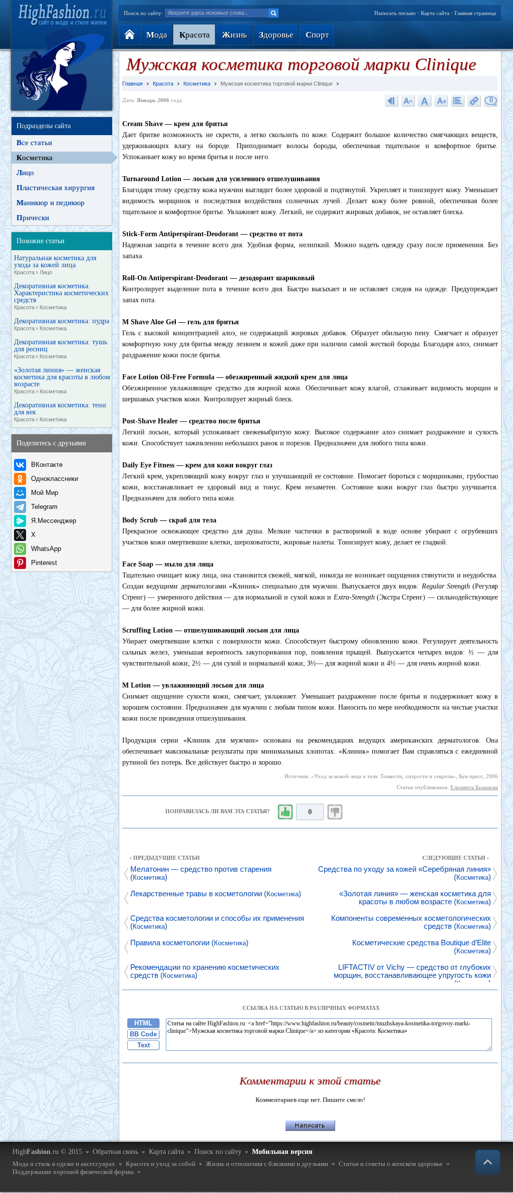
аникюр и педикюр (51, 203)
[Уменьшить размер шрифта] (408, 100)
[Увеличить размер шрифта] (441, 100)
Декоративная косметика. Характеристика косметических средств (61, 296)
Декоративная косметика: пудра (61, 324)
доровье (276, 35)
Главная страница (475, 13)
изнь (234, 35)
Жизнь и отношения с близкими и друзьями (267, 1163)
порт (317, 35)
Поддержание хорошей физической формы (73, 1171)
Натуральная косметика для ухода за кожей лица (55, 265)
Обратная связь (115, 1151)
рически (33, 218)
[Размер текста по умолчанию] (425, 100)
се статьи (34, 143)
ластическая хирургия (56, 188)
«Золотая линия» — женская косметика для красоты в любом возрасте (62, 380)
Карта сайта (435, 13)
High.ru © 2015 (47, 1151)
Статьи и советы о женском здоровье (391, 1163)
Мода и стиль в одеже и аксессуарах (64, 1163)
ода (156, 35)
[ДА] (285, 812)
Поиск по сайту (217, 1151)
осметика (35, 158)
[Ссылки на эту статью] (474, 100)
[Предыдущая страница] (392, 100)
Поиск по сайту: (143, 13)
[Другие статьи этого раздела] (458, 100)
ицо (25, 173)
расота (194, 35)
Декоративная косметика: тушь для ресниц (60, 349)
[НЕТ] (335, 812)
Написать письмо (395, 13)
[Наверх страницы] (487, 1162)
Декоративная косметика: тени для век (60, 412)
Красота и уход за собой (160, 1163)
